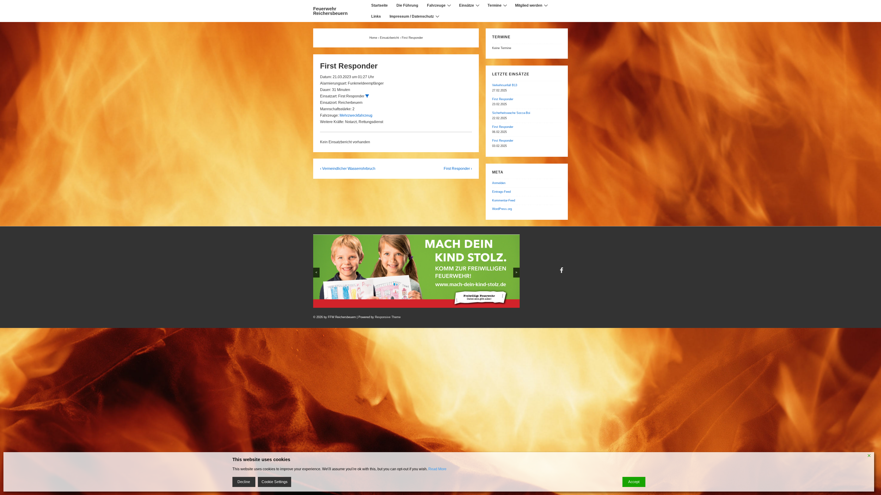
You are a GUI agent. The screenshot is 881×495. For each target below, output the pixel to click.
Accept (633, 482)
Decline (243, 482)
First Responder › (458, 168)
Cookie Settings (274, 482)
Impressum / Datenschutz (412, 16)
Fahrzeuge (436, 5)
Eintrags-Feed (501, 191)
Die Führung (407, 5)
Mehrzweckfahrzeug (356, 115)
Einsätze (466, 5)
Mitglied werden (528, 5)
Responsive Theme (555, 259)
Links (376, 16)
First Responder (502, 99)
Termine (495, 5)
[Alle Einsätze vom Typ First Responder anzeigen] (367, 96)
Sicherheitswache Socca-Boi (511, 113)
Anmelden (498, 183)
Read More (437, 469)
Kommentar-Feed (503, 200)
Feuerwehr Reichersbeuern (330, 11)
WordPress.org (502, 209)
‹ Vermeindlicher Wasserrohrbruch (347, 168)
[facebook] (465, 260)
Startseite (379, 5)
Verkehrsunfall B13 (504, 85)
